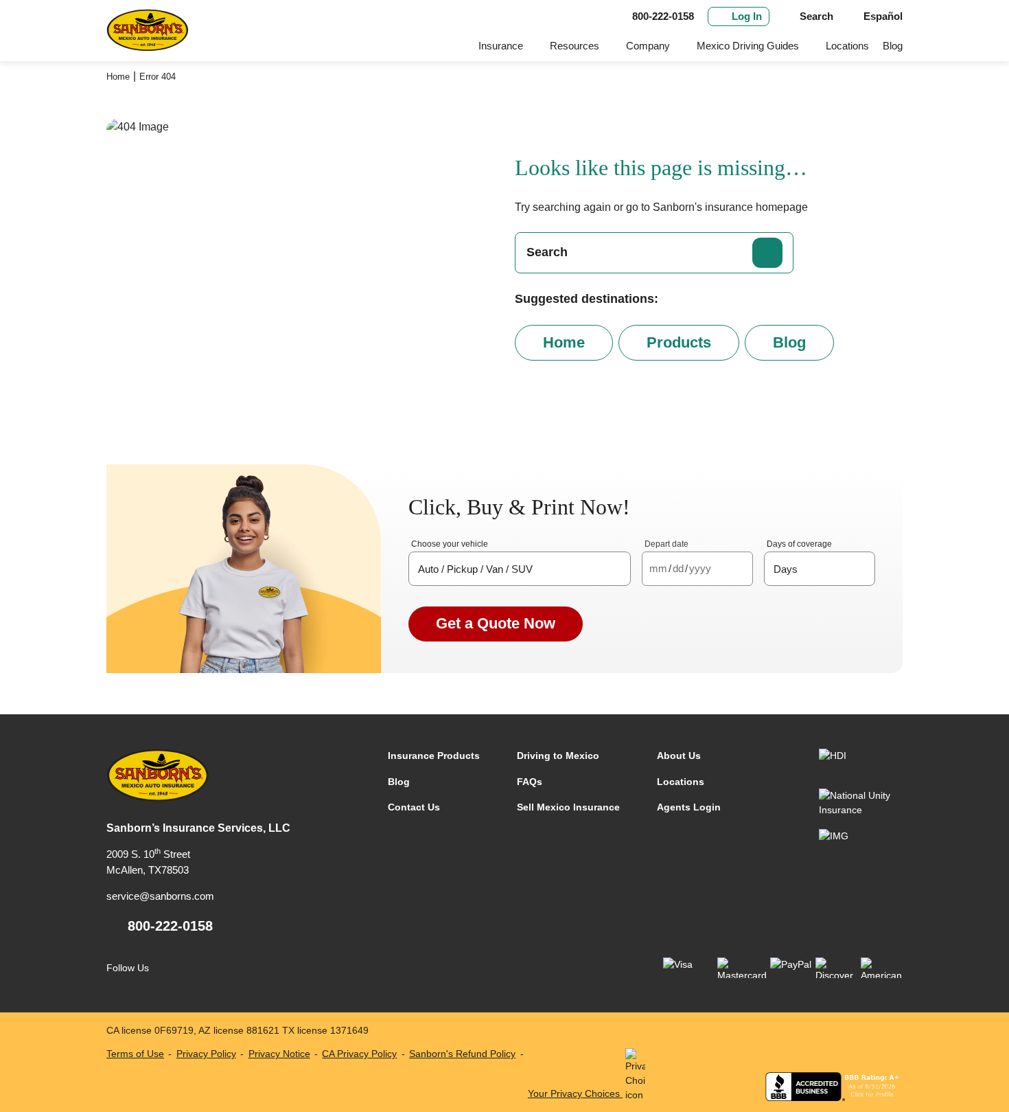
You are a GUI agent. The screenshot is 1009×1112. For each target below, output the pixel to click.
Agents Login (689, 807)
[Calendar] (739, 569)
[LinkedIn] (197, 968)
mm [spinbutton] (658, 568)
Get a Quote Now (495, 623)
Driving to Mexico (558, 755)
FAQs (529, 781)
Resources (574, 46)
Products (679, 342)
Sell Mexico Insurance (568, 807)
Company (648, 46)
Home (118, 76)
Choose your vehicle (449, 544)
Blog (893, 46)
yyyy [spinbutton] (700, 568)
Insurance (500, 46)
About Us (679, 755)
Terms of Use (135, 1053)
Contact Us (414, 807)
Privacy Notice (279, 1053)
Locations (847, 46)
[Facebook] (168, 968)
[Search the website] (767, 253)
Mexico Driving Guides (748, 46)
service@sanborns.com (160, 896)
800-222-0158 (170, 925)
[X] (225, 968)
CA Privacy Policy (359, 1053)
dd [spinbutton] (678, 568)
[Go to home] (147, 30)
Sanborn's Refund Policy (462, 1053)
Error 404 (157, 76)
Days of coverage (799, 544)
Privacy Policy (206, 1053)
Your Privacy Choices (575, 1093)
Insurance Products (434, 755)
